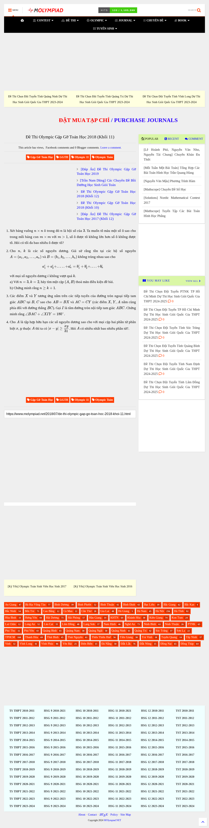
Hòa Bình (10, 617)
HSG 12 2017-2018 (152, 762)
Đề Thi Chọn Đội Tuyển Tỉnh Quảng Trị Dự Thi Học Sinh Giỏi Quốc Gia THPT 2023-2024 (104, 99)
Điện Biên (86, 643)
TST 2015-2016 (185, 747)
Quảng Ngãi (95, 630)
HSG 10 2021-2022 (87, 791)
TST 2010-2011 (185, 710)
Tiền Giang (126, 637)
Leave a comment (110, 147)
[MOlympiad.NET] (45, 11)
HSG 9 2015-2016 (55, 747)
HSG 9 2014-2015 (55, 740)
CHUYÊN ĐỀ (154, 20)
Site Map (125, 814)
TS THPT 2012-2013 (22, 725)
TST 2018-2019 (185, 769)
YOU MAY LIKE (158, 280)
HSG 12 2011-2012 (152, 718)
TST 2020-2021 (185, 784)
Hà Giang (123, 611)
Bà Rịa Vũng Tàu (35, 604)
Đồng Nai (166, 643)
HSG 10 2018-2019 (87, 769)
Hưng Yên (31, 617)
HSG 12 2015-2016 (152, 747)
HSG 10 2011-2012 (87, 718)
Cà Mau (67, 611)
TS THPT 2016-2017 (22, 754)
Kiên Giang (156, 617)
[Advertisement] (104, 61)
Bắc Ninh (10, 611)
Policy (114, 814)
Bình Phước (84, 604)
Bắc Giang (169, 604)
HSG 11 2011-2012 (120, 718)
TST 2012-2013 (185, 725)
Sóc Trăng (162, 630)
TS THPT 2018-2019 (22, 769)
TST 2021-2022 (185, 791)
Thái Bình (53, 637)
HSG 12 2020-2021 (152, 784)
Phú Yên (29, 630)
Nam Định (110, 624)
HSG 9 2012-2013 (55, 725)
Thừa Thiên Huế (101, 637)
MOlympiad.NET (112, 820)
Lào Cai (48, 624)
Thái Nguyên (75, 637)
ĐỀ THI (70, 20)
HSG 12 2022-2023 (152, 798)
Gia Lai (104, 611)
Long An (30, 624)
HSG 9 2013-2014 (55, 732)
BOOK (182, 20)
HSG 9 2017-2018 (55, 762)
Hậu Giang (95, 617)
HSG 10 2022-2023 (87, 798)
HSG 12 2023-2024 (152, 806)
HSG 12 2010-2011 (152, 710)
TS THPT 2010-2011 (21, 710)
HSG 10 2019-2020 (87, 776)
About (81, 814)
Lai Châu (10, 624)
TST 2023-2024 (185, 806)
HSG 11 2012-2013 (119, 725)
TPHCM (10, 637)
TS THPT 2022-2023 (22, 798)
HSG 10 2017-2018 (87, 762)
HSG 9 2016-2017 (55, 754)
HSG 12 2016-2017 (152, 754)
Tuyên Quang (169, 637)
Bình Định (129, 604)
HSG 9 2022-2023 (55, 798)
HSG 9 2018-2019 (55, 769)
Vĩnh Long (26, 643)
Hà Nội (160, 611)
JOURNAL (125, 20)
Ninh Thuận (172, 624)
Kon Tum (177, 617)
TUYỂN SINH (105, 28)
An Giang (10, 604)
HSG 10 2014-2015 (87, 740)
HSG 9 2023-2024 (55, 806)
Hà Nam (142, 611)
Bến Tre (29, 611)
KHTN (114, 617)
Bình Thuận (107, 604)
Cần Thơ (86, 611)
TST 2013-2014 (185, 732)
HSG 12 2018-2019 (152, 769)
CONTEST (43, 20)
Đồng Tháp (187, 643)
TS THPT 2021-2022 (22, 791)
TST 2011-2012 (185, 718)
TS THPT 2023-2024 (22, 806)
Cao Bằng (48, 611)
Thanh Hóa (31, 637)
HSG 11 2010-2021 (119, 710)
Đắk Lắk (126, 643)
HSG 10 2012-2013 (87, 725)
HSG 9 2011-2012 (54, 718)
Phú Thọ (10, 630)
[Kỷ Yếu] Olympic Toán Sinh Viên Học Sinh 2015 (55, 586)
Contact (92, 814)
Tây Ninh (191, 637)
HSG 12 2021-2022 (152, 791)
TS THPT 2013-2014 (22, 732)
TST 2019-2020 (185, 776)
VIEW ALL (192, 281)
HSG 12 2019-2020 (152, 776)
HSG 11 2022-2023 (119, 798)
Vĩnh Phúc (47, 643)
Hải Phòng (74, 617)
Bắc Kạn (189, 604)
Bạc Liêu (149, 604)
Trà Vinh (147, 637)
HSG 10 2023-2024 (87, 806)
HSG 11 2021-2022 (119, 791)
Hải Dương (52, 617)
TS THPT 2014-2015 (22, 740)
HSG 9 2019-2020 (55, 776)
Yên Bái (67, 643)
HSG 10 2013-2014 (87, 732)
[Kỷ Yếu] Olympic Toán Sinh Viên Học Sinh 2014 (121, 586)
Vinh (8, 643)
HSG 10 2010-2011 (87, 710)
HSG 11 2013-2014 (119, 732)
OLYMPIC (97, 20)
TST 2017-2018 (185, 762)
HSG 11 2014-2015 (119, 740)
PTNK (191, 624)
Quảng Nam (73, 630)
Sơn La (181, 630)
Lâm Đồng (68, 624)
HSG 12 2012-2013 (152, 725)
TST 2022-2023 (185, 798)
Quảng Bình (50, 630)
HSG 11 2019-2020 (119, 776)
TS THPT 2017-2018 (22, 762)
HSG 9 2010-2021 (55, 710)
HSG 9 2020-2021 (55, 784)
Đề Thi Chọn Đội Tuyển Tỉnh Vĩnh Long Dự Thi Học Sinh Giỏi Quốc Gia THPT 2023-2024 (171, 99)
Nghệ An (130, 624)
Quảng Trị (141, 630)
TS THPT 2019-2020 (22, 776)
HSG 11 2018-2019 (119, 769)
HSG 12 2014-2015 (152, 740)
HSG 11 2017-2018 (119, 762)
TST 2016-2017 (185, 754)
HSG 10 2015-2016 (87, 747)
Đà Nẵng (106, 643)
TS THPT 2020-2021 (22, 784)
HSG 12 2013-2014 (152, 732)
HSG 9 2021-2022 (55, 791)
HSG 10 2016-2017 (87, 754)
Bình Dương (61, 604)
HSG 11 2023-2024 (119, 806)
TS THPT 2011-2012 (21, 718)
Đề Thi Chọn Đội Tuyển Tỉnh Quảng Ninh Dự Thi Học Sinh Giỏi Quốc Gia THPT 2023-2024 (37, 99)
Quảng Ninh (118, 630)
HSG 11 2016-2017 (119, 754)
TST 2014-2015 (185, 740)
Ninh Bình (150, 624)
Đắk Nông (145, 643)
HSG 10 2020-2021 (87, 784)
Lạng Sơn (89, 624)
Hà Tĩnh (179, 611)
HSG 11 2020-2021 (119, 784)
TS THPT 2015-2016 (22, 747)
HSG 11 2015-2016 (119, 747)
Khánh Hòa (133, 617)
